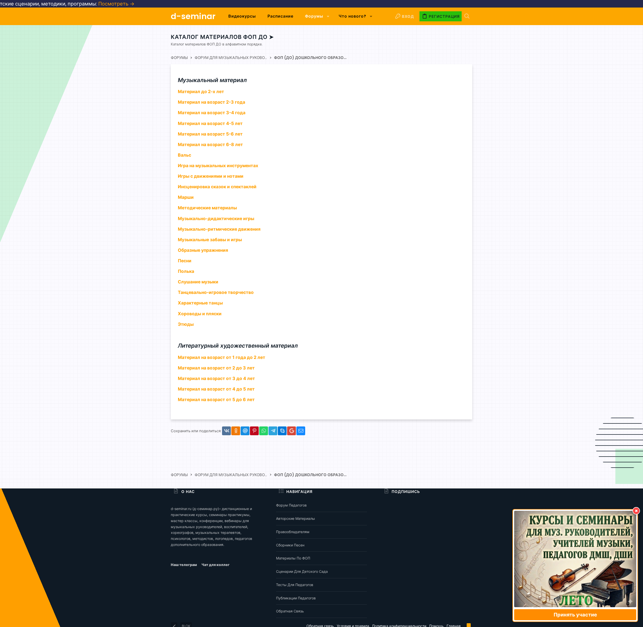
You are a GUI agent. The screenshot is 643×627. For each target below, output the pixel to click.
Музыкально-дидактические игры (216, 218)
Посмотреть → (66, 3)
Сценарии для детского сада (302, 571)
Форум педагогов (291, 505)
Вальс (184, 155)
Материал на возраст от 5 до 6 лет (216, 399)
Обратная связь (290, 611)
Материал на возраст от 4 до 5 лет (216, 389)
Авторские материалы (295, 518)
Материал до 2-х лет (201, 91)
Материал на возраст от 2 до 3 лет (216, 367)
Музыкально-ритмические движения (219, 229)
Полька (186, 271)
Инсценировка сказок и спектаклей (217, 186)
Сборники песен (290, 545)
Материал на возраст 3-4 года (211, 112)
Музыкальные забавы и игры (210, 239)
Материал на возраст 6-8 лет (210, 144)
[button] (328, 16)
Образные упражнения (203, 250)
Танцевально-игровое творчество (216, 292)
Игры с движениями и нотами (210, 176)
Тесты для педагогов (294, 585)
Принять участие (575, 614)
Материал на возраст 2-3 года (211, 102)
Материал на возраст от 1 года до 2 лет (221, 357)
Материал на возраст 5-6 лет (210, 134)
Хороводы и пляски (200, 313)
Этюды (186, 324)
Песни (184, 260)
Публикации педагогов (296, 598)
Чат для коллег (215, 564)
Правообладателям (292, 532)
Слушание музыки (198, 281)
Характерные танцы (200, 302)
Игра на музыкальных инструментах (218, 165)
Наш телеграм (184, 564)
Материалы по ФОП (293, 558)
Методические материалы (207, 207)
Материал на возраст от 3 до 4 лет (216, 378)
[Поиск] (467, 16)
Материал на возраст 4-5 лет (210, 123)
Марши (186, 197)
